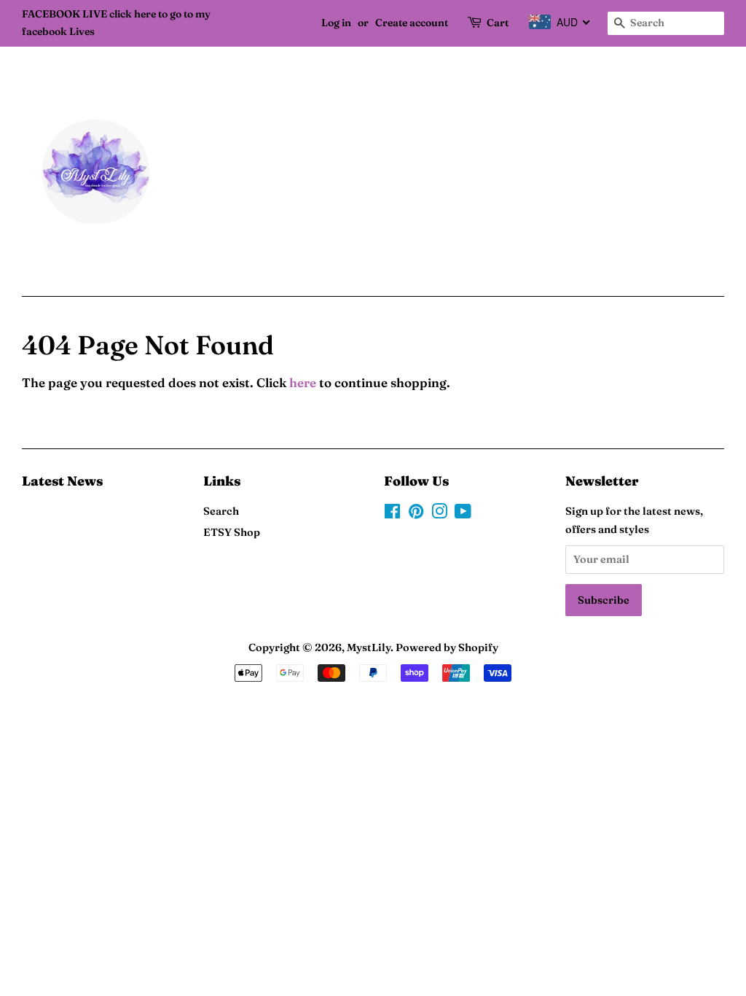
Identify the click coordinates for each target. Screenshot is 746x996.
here (302, 382)
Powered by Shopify (447, 647)
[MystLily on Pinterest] (416, 514)
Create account (411, 22)
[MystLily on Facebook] (392, 514)
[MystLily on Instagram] (439, 514)
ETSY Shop (231, 532)
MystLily (368, 647)
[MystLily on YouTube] (463, 514)
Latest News (62, 480)
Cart (498, 22)
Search (221, 511)
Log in (336, 22)
